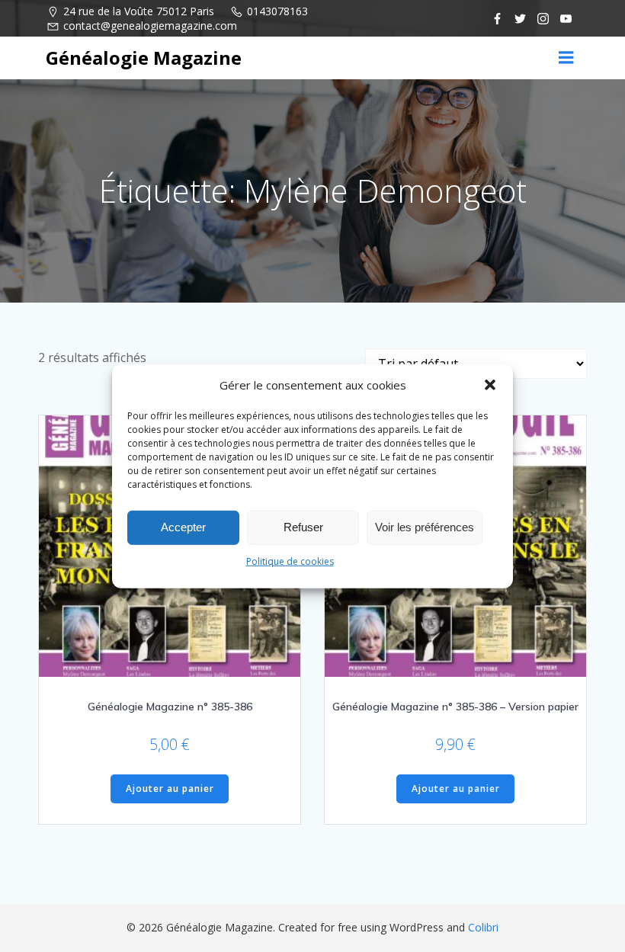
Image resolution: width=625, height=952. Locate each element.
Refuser (303, 527)
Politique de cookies (290, 560)
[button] (490, 384)
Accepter (183, 527)
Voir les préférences (424, 527)
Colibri (483, 927)
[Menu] (566, 58)
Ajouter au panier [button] (170, 788)
